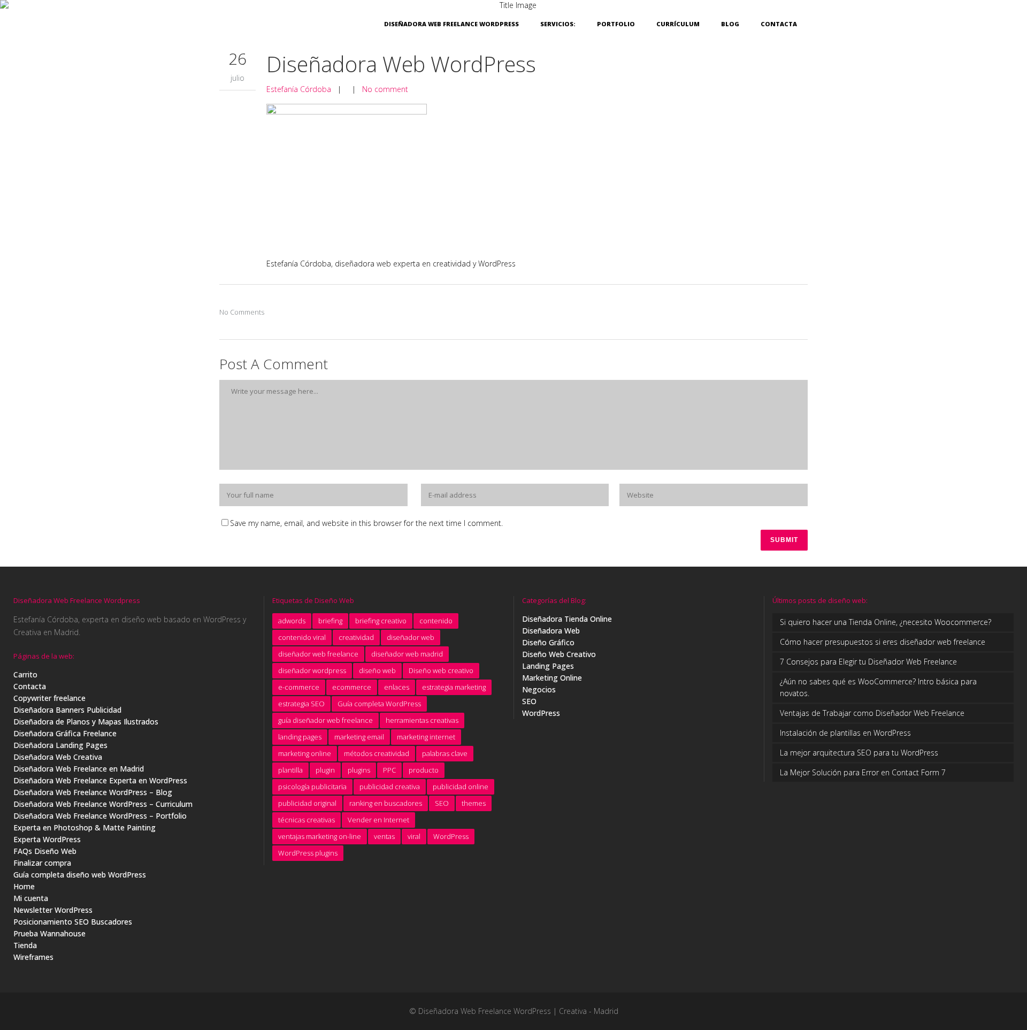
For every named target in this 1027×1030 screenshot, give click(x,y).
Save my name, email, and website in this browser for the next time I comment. (366, 523)
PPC (389, 770)
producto (424, 770)
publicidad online (460, 786)
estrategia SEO (301, 703)
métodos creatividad (376, 753)
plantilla (290, 770)
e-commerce (298, 687)
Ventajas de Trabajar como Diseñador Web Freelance (872, 713)
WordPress (451, 836)
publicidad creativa (389, 786)
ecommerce (351, 687)
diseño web (377, 670)
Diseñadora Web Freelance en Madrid (78, 769)
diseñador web (410, 637)
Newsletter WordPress (53, 910)
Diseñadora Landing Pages (60, 745)
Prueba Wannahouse (49, 933)
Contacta (29, 686)
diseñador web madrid (407, 654)
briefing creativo (381, 620)
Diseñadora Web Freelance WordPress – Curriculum (103, 804)
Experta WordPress (47, 839)
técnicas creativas (306, 820)
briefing (330, 620)
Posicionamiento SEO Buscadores (72, 922)
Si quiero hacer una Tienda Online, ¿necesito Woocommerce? (885, 622)
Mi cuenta (30, 898)
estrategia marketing (454, 687)
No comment (385, 89)
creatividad (356, 637)
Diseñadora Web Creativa (57, 757)
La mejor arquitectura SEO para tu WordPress (859, 752)
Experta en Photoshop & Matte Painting (84, 827)
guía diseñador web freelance (325, 720)
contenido (436, 620)
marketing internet (426, 737)
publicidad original (307, 803)
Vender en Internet (378, 820)
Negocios (539, 689)
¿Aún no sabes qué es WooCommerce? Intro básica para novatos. (878, 687)
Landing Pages (548, 666)
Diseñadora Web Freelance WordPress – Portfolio (100, 816)
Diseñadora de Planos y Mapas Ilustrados (85, 721)
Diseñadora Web (551, 630)
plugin (325, 770)
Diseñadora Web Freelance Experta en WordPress (100, 780)
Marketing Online (552, 678)
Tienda (25, 945)
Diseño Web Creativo (559, 654)
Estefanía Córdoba (298, 89)
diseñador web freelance (318, 654)
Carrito (25, 674)
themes (474, 803)
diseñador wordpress (312, 670)
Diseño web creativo (441, 670)
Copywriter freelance (49, 698)
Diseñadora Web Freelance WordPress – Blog (92, 792)
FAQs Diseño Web (44, 851)
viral (414, 836)
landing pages (299, 737)
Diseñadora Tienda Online (567, 619)
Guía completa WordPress (379, 703)
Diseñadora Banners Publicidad (67, 710)
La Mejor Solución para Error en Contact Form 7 (863, 772)
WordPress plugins (308, 853)
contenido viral (302, 637)
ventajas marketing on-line (319, 836)
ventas (384, 836)
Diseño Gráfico (548, 642)
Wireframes (33, 957)
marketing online (304, 753)
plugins (359, 770)
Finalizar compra (42, 863)
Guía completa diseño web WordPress (79, 874)
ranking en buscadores (385, 803)
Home (24, 886)
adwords (291, 620)
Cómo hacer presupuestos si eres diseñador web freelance (882, 642)
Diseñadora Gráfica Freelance (65, 733)
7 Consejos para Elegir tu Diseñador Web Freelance (868, 662)
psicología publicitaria (312, 786)
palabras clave (444, 753)
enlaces (396, 687)
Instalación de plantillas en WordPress (845, 733)
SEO (442, 803)
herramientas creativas (422, 720)
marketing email (359, 737)
